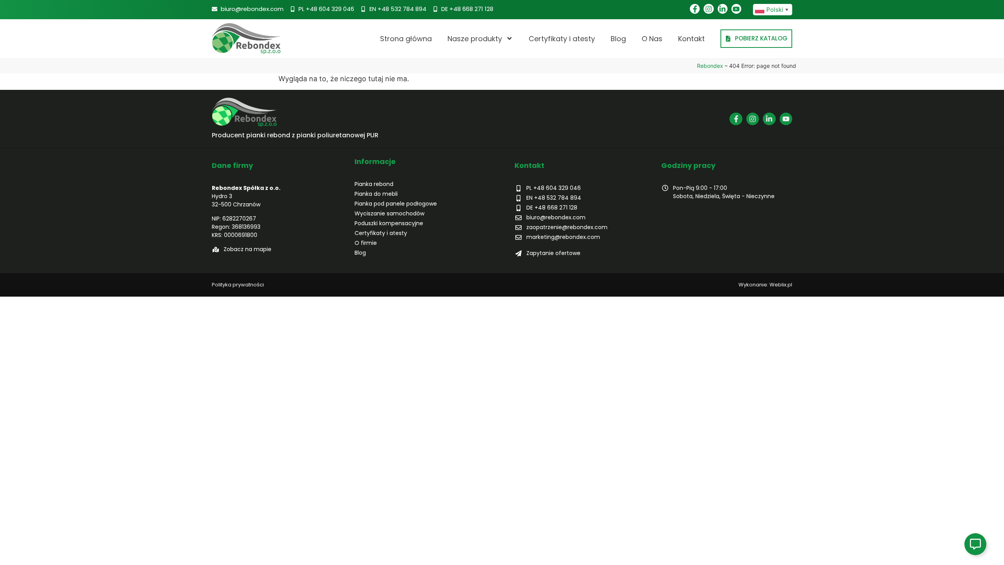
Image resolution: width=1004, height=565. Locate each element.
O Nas (652, 39)
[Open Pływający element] (975, 544)
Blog (618, 39)
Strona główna (406, 39)
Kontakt (691, 39)
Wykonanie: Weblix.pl (765, 284)
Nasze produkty (474, 39)
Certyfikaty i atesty (562, 39)
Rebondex (710, 65)
